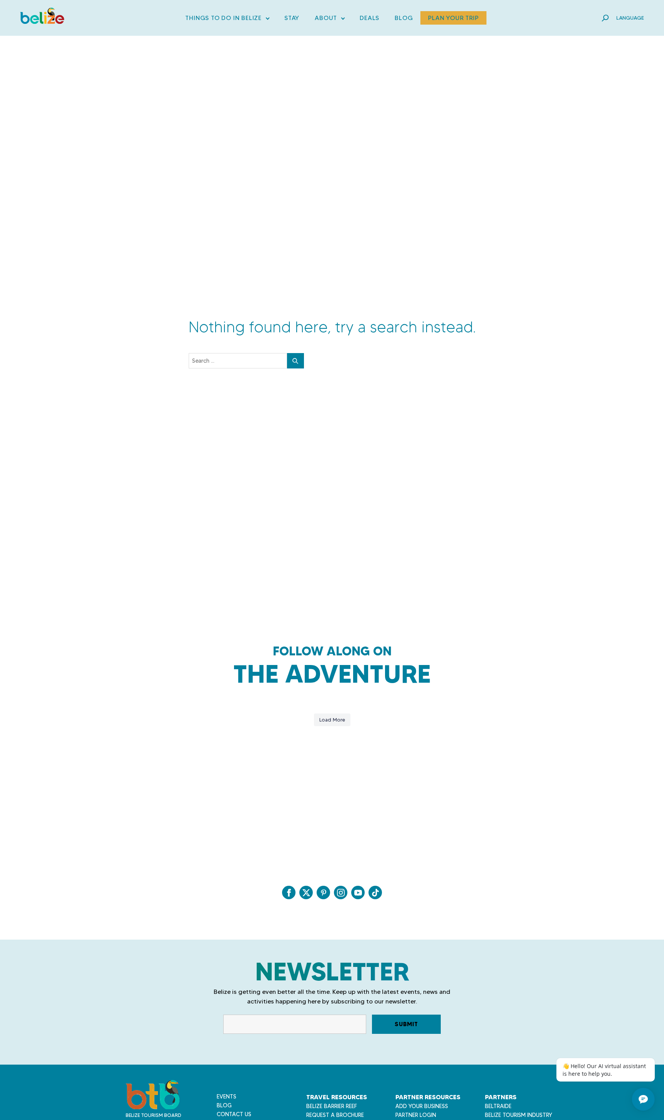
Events (226, 1096)
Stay (291, 18)
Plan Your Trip (453, 18)
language (630, 17)
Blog (404, 18)
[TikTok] (375, 892)
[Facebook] (288, 892)
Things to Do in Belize (227, 19)
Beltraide (498, 1106)
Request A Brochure (335, 1115)
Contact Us (234, 1114)
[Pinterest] (323, 892)
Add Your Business (421, 1106)
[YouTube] (358, 892)
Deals (369, 18)
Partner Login (415, 1115)
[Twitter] (306, 892)
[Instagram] (340, 892)
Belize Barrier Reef (331, 1106)
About (329, 19)
